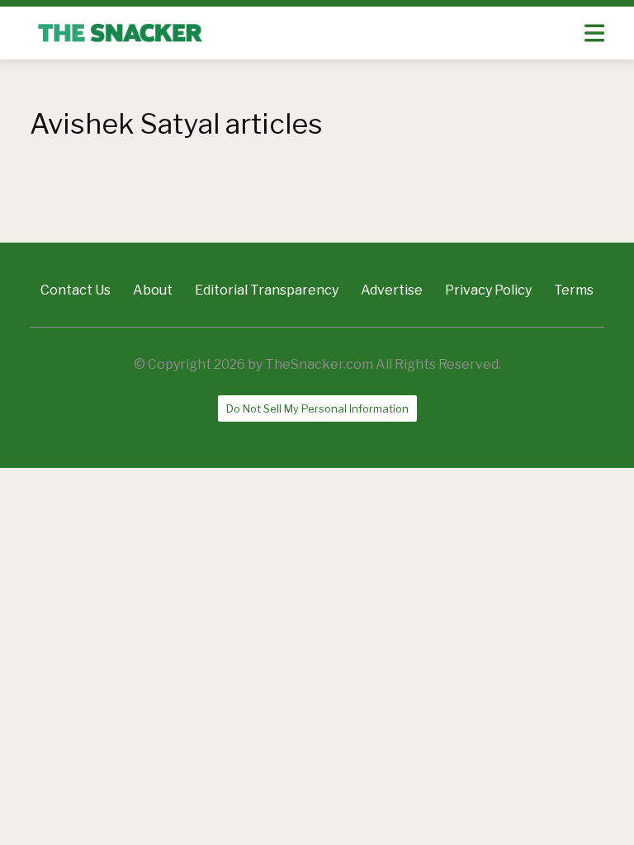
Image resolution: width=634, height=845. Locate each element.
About (153, 290)
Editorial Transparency (266, 290)
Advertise (392, 290)
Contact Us (75, 290)
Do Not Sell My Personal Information (317, 408)
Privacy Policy (488, 290)
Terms (574, 290)
